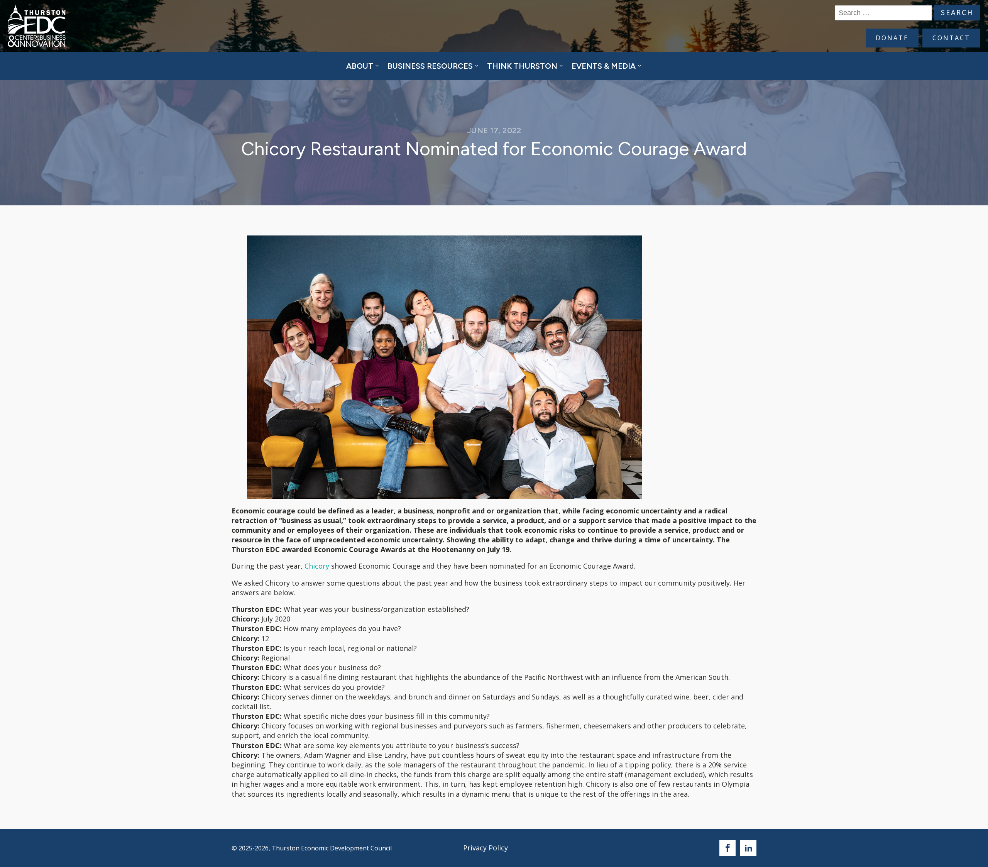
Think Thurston (522, 66)
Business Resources (430, 66)
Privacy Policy (485, 847)
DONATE (892, 38)
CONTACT (951, 38)
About (359, 66)
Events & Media (604, 66)
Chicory (317, 566)
